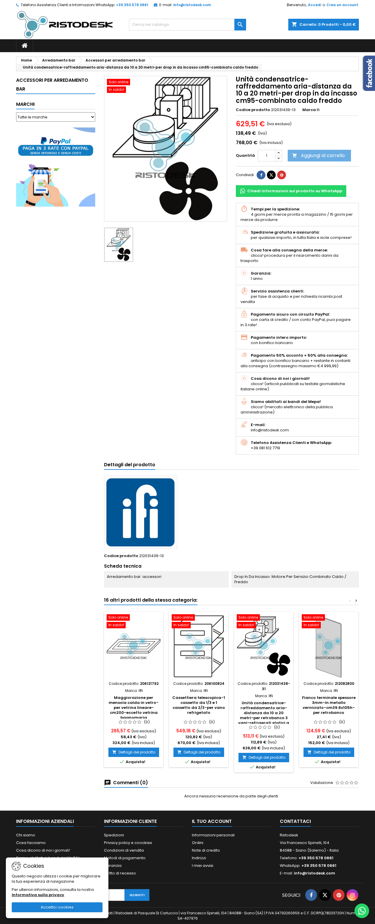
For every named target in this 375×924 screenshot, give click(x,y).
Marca (309, 110)
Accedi (314, 4)
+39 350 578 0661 (132, 4)
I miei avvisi (202, 865)
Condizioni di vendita (124, 850)
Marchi (25, 104)
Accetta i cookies (57, 907)
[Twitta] (271, 175)
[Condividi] (261, 175)
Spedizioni (114, 835)
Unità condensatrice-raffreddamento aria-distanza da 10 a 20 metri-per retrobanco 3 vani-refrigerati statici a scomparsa (263, 715)
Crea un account (342, 4)
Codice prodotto (253, 110)
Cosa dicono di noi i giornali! (43, 850)
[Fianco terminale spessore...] (329, 646)
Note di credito (206, 850)
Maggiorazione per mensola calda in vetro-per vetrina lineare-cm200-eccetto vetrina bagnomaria (133, 707)
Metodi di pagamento (125, 858)
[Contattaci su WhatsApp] (361, 910)
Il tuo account (212, 821)
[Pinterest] (281, 175)
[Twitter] (325, 895)
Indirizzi (199, 858)
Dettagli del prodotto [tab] (129, 464)
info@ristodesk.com (192, 4)
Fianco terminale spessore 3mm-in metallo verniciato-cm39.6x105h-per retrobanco (329, 705)
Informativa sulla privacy (38, 895)
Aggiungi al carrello (318, 155)
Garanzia (113, 865)
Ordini (197, 842)
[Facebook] (311, 895)
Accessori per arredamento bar (52, 84)
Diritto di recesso (120, 873)
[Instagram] (352, 895)
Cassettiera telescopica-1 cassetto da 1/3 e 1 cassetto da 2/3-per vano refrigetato (198, 705)
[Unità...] (264, 646)
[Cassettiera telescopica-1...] (199, 646)
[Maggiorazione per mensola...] (134, 646)
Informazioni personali (213, 835)
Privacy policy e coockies (128, 842)
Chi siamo (25, 835)
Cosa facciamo (31, 842)
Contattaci (295, 821)
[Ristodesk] (65, 24)
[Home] (24, 45)
